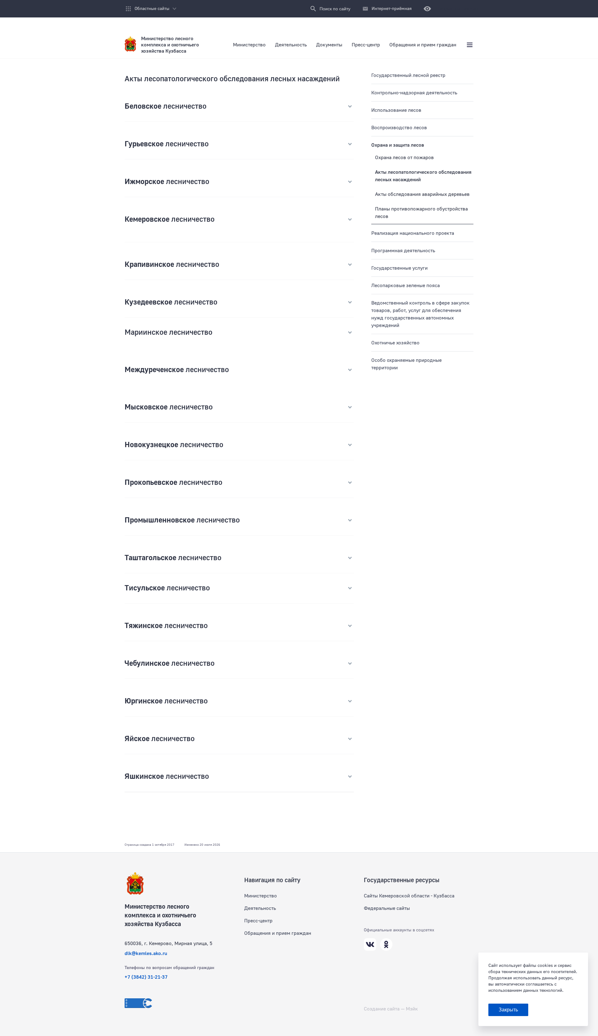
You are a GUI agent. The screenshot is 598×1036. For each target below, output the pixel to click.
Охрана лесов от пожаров (404, 157)
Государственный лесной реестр (408, 75)
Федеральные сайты (387, 908)
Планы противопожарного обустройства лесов (421, 213)
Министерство (260, 896)
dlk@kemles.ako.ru (146, 953)
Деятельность (260, 908)
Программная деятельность (403, 251)
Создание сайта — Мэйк (391, 1009)
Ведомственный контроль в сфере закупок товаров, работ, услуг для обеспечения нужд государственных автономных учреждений (420, 314)
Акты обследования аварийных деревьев (422, 194)
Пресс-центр (258, 921)
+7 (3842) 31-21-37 (146, 977)
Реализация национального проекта (412, 233)
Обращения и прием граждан (277, 933)
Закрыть (508, 1009)
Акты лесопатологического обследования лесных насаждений (423, 176)
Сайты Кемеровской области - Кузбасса (409, 896)
